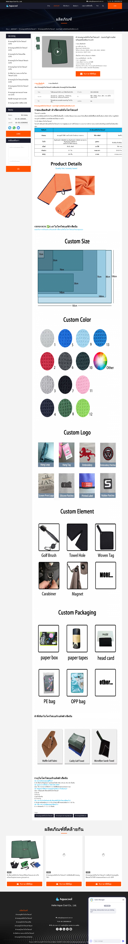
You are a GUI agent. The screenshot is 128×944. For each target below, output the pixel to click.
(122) (17, 74)
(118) (17, 103)
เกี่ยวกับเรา (66, 6)
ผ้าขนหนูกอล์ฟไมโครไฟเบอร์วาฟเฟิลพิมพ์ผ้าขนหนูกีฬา (23, 876)
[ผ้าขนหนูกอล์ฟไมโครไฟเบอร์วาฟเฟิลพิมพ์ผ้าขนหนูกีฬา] (24, 855)
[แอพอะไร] (14, 128)
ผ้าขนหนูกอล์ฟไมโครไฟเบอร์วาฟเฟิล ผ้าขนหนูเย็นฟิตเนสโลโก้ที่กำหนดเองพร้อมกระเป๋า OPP (62, 876)
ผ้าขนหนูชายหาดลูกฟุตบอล (64, 815)
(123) (17, 42)
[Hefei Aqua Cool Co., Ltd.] (12, 6)
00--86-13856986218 (115, 1)
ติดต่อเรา (75, 6)
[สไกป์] (10, 128)
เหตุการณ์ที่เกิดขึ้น (87, 6)
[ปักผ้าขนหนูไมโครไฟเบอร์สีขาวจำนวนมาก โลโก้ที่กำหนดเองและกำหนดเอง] (103, 855)
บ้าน (48, 6)
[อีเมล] (18, 128)
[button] (9, 859)
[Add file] (91, 941)
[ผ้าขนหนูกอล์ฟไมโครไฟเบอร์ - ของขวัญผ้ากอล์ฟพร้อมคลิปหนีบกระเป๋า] (57, 51)
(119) (18, 81)
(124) (17, 49)
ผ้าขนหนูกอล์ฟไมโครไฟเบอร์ (27, 29)
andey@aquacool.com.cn (96, 1)
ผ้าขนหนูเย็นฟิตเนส (80, 815)
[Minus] (123, 900)
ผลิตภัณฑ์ (56, 6)
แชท (115, 6)
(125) (17, 68)
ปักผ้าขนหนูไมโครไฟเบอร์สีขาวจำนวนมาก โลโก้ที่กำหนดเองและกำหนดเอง (102, 876)
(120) (16, 55)
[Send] (123, 941)
